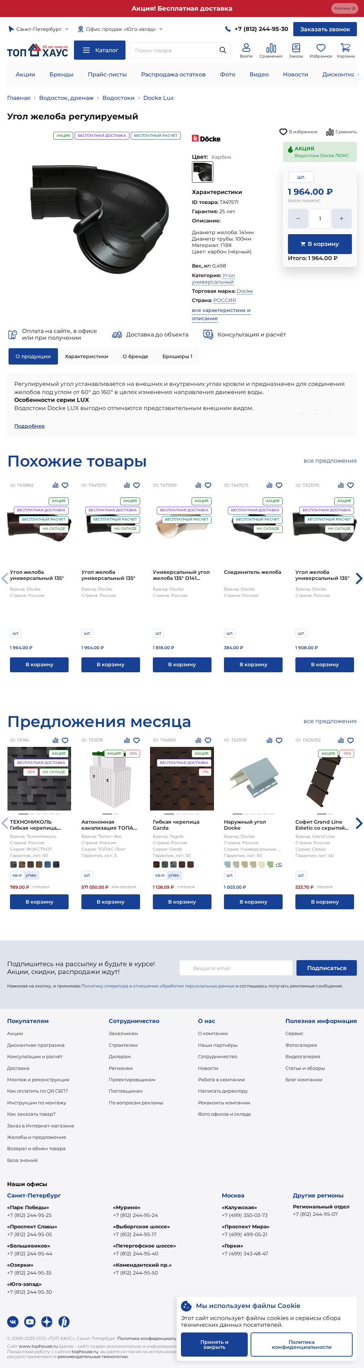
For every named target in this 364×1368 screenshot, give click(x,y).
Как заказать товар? (31, 1114)
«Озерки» (20, 1265)
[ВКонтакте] (12, 1321)
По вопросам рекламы (136, 1102)
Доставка (18, 1068)
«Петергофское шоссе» (144, 1246)
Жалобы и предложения (36, 1137)
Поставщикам (126, 1091)
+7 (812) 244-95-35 (29, 1273)
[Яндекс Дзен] (47, 1321)
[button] (359, 578)
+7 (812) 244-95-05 (29, 1234)
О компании (213, 1033)
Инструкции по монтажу (36, 1102)
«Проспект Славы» (32, 1226)
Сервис (294, 1033)
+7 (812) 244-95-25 (29, 1215)
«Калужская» (239, 1207)
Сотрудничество (217, 1056)
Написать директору (223, 1091)
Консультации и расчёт (35, 1056)
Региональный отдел (321, 1206)
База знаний (22, 1160)
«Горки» (232, 1246)
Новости (295, 74)
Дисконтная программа (36, 1045)
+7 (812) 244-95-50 (135, 1273)
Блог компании (303, 1079)
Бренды (61, 74)
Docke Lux (158, 98)
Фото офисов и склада (224, 1114)
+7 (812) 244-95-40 (135, 1253)
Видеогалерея (302, 1056)
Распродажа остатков (173, 74)
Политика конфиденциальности (153, 1338)
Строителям (123, 1045)
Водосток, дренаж (66, 98)
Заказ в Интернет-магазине (40, 1126)
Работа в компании (221, 1079)
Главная (19, 98)
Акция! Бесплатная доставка (182, 8)
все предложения (330, 460)
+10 (278, 864)
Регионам (121, 1068)
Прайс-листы (107, 74)
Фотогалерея (301, 1045)
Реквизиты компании (224, 1102)
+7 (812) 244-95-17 (134, 1234)
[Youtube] (30, 1321)
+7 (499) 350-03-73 (245, 1215)
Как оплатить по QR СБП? (37, 1091)
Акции (25, 74)
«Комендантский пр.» (142, 1265)
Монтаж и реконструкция (38, 1079)
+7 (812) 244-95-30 (29, 1292)
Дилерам (120, 1056)
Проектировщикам (132, 1079)
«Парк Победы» (28, 1207)
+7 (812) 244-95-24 (135, 1215)
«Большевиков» (28, 1246)
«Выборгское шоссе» (141, 1226)
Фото (227, 74)
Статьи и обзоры (305, 1068)
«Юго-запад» (24, 1284)
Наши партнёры (217, 1045)
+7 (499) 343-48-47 (245, 1253)
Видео (259, 74)
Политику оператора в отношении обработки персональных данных (158, 986)
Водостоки (118, 98)
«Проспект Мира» (245, 1226)
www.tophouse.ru (38, 1346)
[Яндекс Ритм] (64, 1321)
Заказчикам (123, 1033)
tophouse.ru (85, 1351)
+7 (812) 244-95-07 (315, 1214)
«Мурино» (126, 1207)
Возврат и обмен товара (36, 1148)
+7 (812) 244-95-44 (29, 1253)
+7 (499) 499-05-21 (244, 1234)
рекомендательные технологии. (93, 1356)
